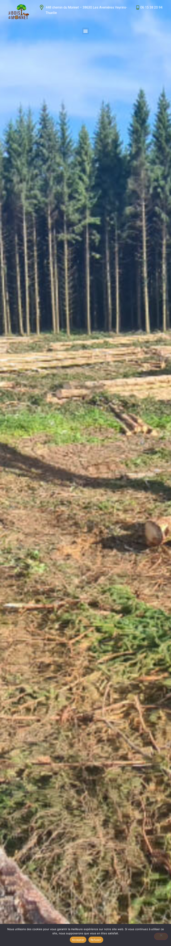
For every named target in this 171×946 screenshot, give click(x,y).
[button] (85, 31)
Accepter (78, 939)
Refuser (96, 939)
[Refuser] (161, 936)
